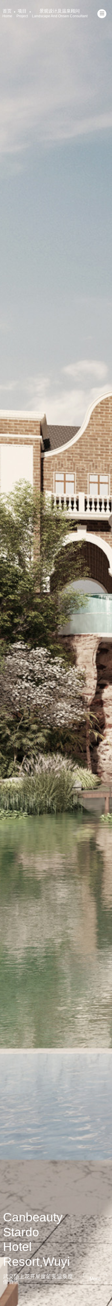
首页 (7, 13)
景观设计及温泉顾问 (60, 13)
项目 (22, 13)
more (95, 1278)
